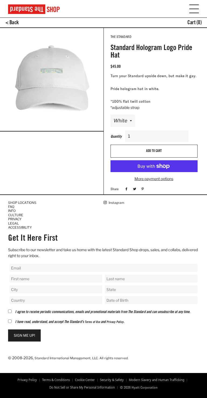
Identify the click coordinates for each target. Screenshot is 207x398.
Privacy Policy (114, 322)
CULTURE (15, 215)
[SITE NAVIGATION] (190, 8)
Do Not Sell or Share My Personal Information (82, 387)
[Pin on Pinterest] (142, 189)
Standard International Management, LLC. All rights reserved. (81, 358)
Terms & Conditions (56, 380)
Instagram (116, 203)
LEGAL (13, 223)
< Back (12, 23)
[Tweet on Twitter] (133, 189)
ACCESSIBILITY (20, 227)
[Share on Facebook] (125, 189)
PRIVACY (15, 219)
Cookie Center (85, 380)
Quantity (116, 137)
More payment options (153, 178)
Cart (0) (194, 23)
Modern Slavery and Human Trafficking (156, 380)
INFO (12, 211)
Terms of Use (92, 322)
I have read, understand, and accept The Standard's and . (69, 322)
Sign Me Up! (24, 335)
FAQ (11, 207)
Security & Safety (112, 380)
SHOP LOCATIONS (22, 203)
